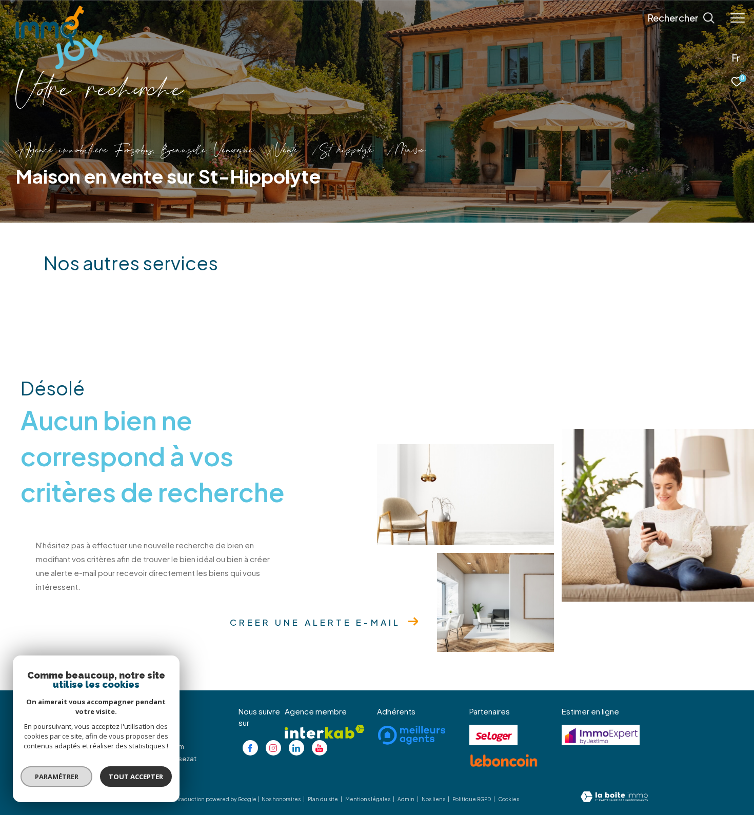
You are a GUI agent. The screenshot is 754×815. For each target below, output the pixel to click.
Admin (406, 799)
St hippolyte (346, 151)
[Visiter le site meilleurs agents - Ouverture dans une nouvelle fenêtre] (411, 735)
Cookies (508, 799)
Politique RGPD (471, 799)
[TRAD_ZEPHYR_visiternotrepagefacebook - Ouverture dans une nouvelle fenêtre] (250, 748)
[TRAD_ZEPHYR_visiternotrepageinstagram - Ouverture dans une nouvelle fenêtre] (273, 748)
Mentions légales (368, 799)
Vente (286, 151)
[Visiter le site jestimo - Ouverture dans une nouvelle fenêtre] (601, 735)
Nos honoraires (282, 799)
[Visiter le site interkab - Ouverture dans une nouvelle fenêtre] (325, 732)
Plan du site (323, 799)
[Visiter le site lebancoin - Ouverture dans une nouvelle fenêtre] (503, 760)
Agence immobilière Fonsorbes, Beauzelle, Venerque (134, 151)
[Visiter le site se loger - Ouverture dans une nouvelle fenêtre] (493, 735)
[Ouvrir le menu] (737, 18)
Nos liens (434, 799)
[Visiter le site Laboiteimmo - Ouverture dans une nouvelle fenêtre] (614, 797)
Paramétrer (56, 776)
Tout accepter (136, 776)
